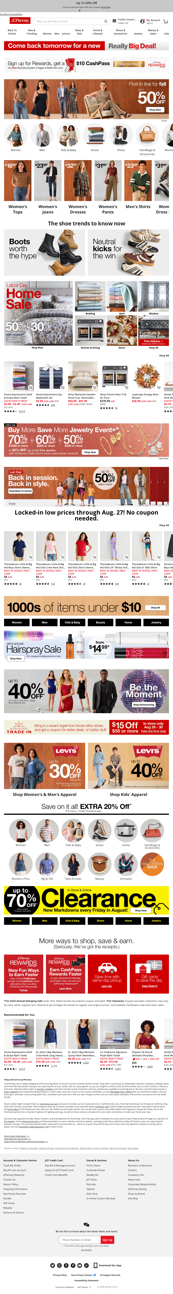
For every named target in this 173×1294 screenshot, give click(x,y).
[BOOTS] (44, 252)
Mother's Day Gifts (29, 1148)
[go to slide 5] (92, 10)
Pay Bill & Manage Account (60, 1165)
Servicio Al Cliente (13, 1212)
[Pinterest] (73, 1265)
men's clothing (11, 1091)
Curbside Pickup (95, 1170)
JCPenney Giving (137, 1189)
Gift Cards (9, 1203)
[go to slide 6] (95, 10)
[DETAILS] (86, 809)
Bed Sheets (133, 1148)
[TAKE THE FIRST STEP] (86, 727)
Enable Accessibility (11, 14)
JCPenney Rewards (13, 1174)
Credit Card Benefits (56, 1174)
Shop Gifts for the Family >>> (17, 1138)
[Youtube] (80, 1265)
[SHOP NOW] (86, 646)
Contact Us (9, 1179)
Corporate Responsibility (142, 1184)
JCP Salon (91, 1179)
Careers (132, 1170)
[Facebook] (66, 1265)
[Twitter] (53, 1265)
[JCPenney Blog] (86, 1265)
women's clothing (45, 1089)
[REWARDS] (23, 974)
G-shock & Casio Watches (67, 1148)
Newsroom (134, 1179)
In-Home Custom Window (100, 1198)
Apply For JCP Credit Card (59, 1170)
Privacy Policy (60, 1275)
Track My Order (12, 1165)
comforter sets (102, 1106)
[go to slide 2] (82, 10)
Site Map (133, 1198)
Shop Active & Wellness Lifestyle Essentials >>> (26, 1141)
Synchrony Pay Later (14, 1193)
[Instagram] (59, 1265)
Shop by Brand (136, 1193)
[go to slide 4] (89, 10)
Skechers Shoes (46, 1148)
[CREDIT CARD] (65, 974)
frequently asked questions (31, 1126)
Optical (90, 1189)
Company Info (136, 1174)
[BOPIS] (107, 974)
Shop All (164, 355)
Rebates (8, 1207)
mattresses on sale (49, 1103)
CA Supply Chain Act (110, 1275)
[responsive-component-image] (17, 180)
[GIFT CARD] (149, 974)
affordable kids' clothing (121, 1091)
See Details (86, 1249)
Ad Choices (82, 1287)
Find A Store (93, 1165)
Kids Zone (92, 1193)
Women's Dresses (118, 1148)
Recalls (7, 1198)
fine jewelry (9, 1121)
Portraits (91, 1184)
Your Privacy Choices (81, 1275)
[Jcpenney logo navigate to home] (20, 20)
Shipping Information (15, 1189)
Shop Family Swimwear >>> (17, 1136)
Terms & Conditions (64, 1287)
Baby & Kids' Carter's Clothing (94, 1148)
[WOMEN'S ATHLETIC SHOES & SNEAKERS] (128, 252)
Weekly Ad (92, 1174)
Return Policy (10, 1184)
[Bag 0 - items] (165, 21)
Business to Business (140, 1165)
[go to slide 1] (79, 10)
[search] (107, 21)
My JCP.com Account (14, 1170)
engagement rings (30, 1121)
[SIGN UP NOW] (86, 64)
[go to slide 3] (85, 10)
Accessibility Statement (86, 1280)
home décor (13, 1109)
